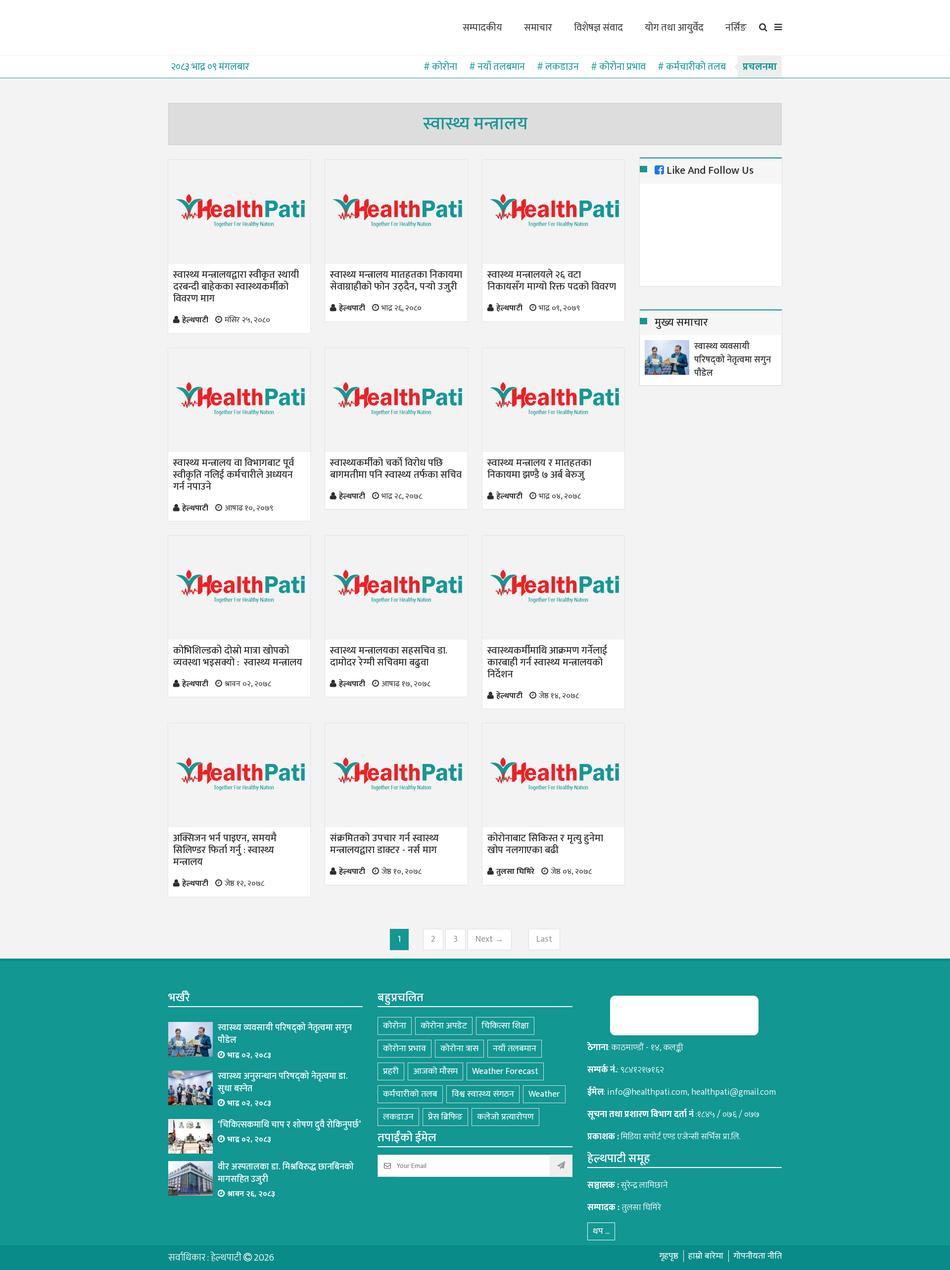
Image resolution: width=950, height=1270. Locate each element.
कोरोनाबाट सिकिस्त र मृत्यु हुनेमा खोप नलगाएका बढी (545, 844)
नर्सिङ (736, 27)
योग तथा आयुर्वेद (674, 27)
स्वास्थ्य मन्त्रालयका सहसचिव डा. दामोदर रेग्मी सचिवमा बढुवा (388, 656)
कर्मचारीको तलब (410, 1094)
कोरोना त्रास (459, 1048)
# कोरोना (440, 66)
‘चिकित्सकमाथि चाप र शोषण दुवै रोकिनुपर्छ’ (289, 1125)
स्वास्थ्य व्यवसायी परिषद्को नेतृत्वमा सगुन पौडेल (732, 360)
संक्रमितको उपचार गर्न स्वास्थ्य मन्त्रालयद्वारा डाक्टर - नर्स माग (384, 844)
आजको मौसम (435, 1071)
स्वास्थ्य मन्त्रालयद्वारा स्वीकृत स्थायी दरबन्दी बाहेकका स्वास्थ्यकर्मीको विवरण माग (236, 287)
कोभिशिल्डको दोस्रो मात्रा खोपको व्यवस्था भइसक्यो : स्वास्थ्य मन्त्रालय (237, 656)
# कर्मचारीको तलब (692, 66)
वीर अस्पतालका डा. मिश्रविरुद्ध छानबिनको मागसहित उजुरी (286, 1173)
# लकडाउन (558, 66)
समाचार (538, 27)
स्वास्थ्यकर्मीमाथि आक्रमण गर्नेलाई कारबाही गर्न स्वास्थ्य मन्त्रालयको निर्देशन (547, 662)
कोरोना (394, 1025)
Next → (489, 939)
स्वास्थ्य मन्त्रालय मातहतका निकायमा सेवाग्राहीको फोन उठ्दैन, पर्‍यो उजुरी (396, 281)
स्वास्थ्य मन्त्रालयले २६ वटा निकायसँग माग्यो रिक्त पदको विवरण (552, 281)
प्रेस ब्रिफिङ (445, 1117)
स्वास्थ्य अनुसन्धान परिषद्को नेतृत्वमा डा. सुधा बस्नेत (283, 1082)
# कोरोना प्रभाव (618, 66)
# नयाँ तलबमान (497, 66)
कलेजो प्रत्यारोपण (505, 1117)
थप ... (601, 1231)
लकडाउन (398, 1117)
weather (544, 1094)
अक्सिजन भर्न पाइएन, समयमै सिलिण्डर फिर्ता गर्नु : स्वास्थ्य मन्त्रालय (225, 850)
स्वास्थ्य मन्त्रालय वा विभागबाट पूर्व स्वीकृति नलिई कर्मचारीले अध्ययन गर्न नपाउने (233, 475)
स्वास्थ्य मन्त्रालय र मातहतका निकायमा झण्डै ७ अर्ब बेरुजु (539, 469)
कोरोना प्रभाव (404, 1048)
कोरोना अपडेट (444, 1025)
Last (544, 939)
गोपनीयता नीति (757, 1256)
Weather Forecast (505, 1071)
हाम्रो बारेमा (705, 1256)
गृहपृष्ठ (668, 1256)
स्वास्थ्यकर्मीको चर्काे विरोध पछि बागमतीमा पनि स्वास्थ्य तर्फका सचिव (396, 469)
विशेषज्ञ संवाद (598, 27)
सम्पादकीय (482, 27)
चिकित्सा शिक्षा (505, 1025)
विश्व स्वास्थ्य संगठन (483, 1094)
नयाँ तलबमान (514, 1048)
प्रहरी (391, 1071)
